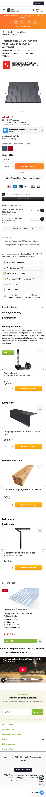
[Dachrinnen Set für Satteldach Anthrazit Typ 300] (23, 539)
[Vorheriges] (5, 93)
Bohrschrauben (17, 374)
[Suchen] (33, 10)
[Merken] (40, 350)
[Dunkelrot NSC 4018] (10, 148)
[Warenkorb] (42, 10)
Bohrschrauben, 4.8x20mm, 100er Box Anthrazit (12, 219)
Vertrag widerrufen (23, 770)
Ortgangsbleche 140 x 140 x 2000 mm (22, 433)
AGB (16, 757)
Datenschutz (35, 757)
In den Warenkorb (29, 166)
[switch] (41, 784)
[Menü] (4, 10)
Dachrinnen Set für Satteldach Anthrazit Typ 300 (19, 554)
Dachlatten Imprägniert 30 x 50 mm (22, 489)
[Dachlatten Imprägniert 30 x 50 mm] (23, 475)
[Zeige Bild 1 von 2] (22, 111)
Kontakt (23, 760)
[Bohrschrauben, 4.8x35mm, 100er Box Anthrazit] (23, 359)
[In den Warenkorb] (42, 210)
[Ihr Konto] (37, 10)
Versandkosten (10, 777)
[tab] (23, 307)
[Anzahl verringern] (31, 210)
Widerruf (24, 757)
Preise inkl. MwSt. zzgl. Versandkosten (15, 124)
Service (38, 3)
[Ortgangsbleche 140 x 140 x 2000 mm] (23, 418)
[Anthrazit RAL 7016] (4, 148)
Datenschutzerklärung (33, 719)
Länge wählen (8, 155)
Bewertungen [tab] (9, 317)
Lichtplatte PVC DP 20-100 (18, 614)
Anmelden (37, 712)
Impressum (8, 757)
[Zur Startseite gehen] (13, 10)
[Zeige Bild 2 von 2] (23, 111)
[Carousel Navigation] (23, 370)
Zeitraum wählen (23, 199)
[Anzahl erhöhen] (38, 210)
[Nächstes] (40, 93)
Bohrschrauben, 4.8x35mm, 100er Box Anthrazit (12, 211)
